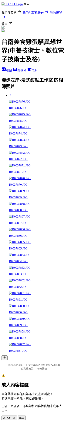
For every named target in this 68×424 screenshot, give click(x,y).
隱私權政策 (27, 368)
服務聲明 (42, 368)
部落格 (22, 70)
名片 (35, 70)
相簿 (9, 70)
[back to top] (5, 357)
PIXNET (20, 365)
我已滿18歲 (9, 418)
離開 (21, 418)
